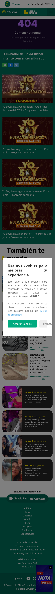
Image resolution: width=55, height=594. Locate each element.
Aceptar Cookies (22, 324)
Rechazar (45, 324)
